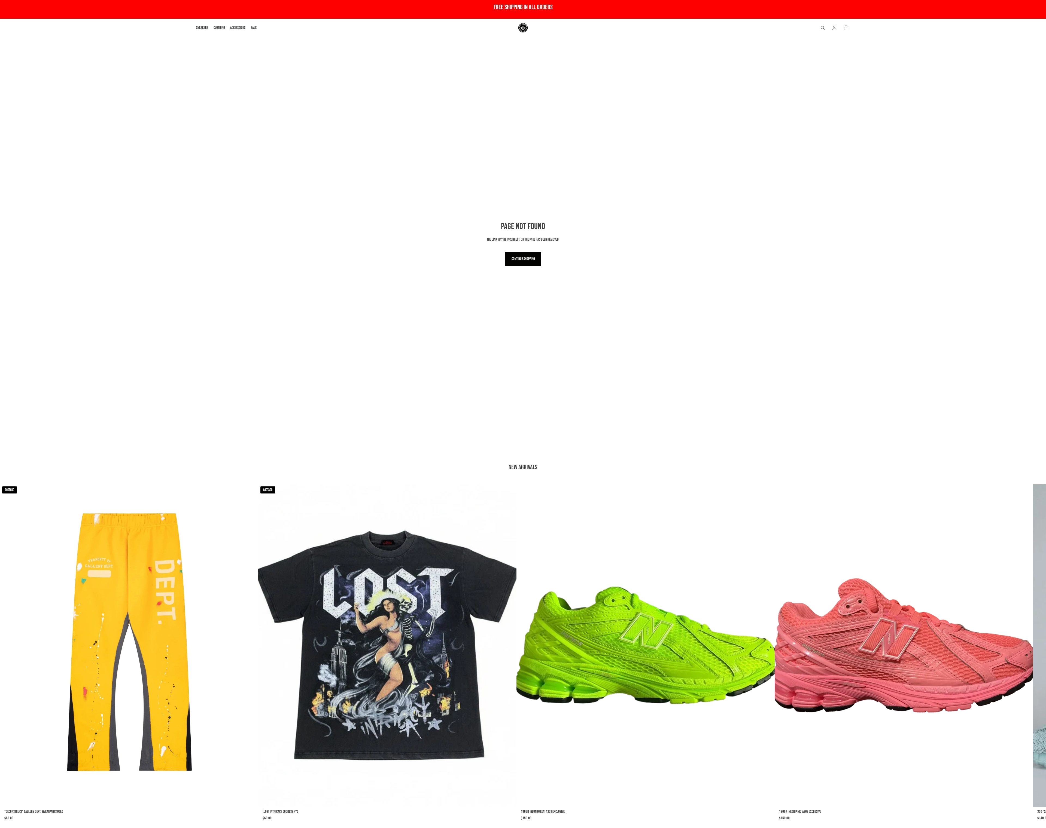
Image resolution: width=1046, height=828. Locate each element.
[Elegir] (766, 798)
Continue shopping (523, 258)
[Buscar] (823, 28)
